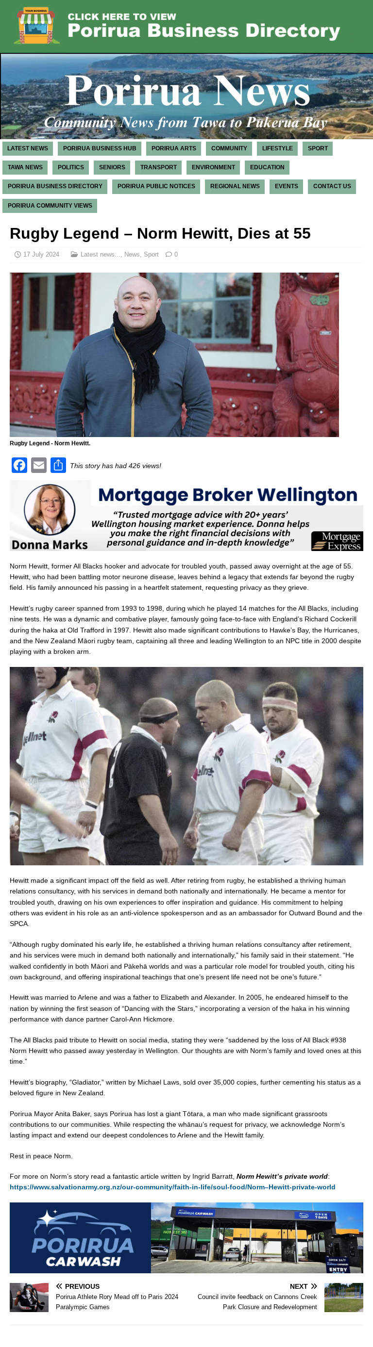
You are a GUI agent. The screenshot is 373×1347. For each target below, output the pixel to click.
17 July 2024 (41, 254)
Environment (213, 167)
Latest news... (100, 254)
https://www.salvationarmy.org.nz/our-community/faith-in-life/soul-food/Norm (137, 1187)
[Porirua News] (186, 134)
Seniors (112, 167)
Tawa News (25, 167)
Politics (71, 167)
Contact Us (332, 186)
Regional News (235, 186)
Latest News (27, 148)
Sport (318, 148)
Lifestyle (277, 148)
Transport (158, 167)
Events (286, 186)
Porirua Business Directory (55, 186)
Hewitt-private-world (302, 1187)
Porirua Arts (174, 148)
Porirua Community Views (50, 205)
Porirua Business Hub (99, 148)
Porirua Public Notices (156, 186)
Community (229, 148)
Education (267, 167)
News (132, 254)
